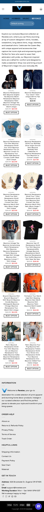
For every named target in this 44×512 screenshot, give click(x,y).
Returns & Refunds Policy (12, 425)
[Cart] (41, 9)
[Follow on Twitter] (9, 496)
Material (5, 469)
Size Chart (6, 465)
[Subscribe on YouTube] (15, 496)
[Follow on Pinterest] (12, 496)
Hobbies (16, 18)
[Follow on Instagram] (6, 496)
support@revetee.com (22, 1)
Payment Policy (8, 461)
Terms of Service (9, 434)
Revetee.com (7, 37)
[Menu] (3, 9)
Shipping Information (11, 452)
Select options (11, 112)
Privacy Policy (7, 430)
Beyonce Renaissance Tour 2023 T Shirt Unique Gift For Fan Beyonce (33, 96)
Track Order (7, 439)
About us (5, 421)
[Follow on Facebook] (3, 496)
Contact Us (6, 456)
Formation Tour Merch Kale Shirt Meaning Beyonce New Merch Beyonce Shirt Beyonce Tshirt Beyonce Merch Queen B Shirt (32, 302)
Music (26, 18)
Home (6, 18)
